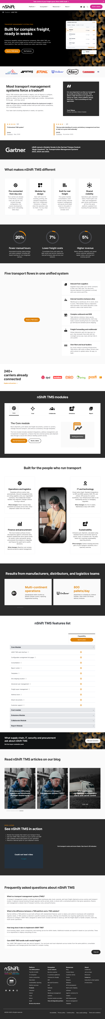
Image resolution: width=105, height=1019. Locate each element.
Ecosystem (43, 6)
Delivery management (85, 804)
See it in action (82, 639)
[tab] (14, 411)
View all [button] (96, 952)
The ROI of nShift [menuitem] (33, 972)
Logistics (20, 804)
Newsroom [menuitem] (87, 974)
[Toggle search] (87, 6)
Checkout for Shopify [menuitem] (53, 977)
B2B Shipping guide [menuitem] (71, 998)
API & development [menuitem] (71, 985)
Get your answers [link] (92, 741)
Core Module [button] (16, 647)
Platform (31, 6)
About (67, 6)
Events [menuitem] (68, 977)
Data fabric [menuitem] (32, 980)
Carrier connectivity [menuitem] (34, 977)
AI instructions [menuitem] (88, 982)
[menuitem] (34, 969)
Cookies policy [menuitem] (70, 1012)
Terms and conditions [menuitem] (94, 1012)
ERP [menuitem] (49, 980)
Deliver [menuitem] (31, 993)
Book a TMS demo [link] (12, 51)
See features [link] (28, 51)
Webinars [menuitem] (68, 982)
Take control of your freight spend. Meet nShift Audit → (51, 1)
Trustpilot (10, 134)
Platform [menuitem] (32, 967)
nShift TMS (52, 804)
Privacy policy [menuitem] (61, 1012)
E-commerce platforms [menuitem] (54, 974)
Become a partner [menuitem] (52, 972)
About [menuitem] (87, 967)
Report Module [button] (17, 726)
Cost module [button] (16, 710)
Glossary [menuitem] (68, 980)
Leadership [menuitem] (87, 969)
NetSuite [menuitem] (50, 987)
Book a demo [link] (35, 440)
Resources (56, 6)
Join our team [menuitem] (88, 972)
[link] (20, 495)
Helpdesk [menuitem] (68, 1003)
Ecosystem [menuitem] (51, 967)
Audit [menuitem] (30, 1001)
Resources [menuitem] (69, 967)
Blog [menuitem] (67, 969)
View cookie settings (81, 1012)
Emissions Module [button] (18, 715)
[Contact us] (81, 7)
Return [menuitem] (31, 998)
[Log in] (84, 7)
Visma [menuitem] (49, 990)
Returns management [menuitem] (72, 1001)
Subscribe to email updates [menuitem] (92, 980)
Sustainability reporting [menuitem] (35, 982)
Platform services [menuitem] (33, 985)
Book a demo (96, 6)
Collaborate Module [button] (18, 721)
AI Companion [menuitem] (33, 974)
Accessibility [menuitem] (53, 1012)
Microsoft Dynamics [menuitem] (53, 982)
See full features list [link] (19, 440)
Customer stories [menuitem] (70, 974)
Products (7, 12)
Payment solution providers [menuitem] (55, 998)
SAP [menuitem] (49, 985)
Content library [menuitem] (70, 972)
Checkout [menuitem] (31, 990)
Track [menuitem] (30, 995)
